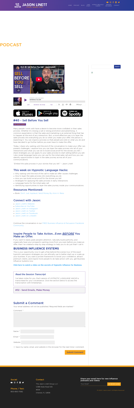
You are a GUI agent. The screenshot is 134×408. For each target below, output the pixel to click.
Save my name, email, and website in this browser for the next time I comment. (50, 347)
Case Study (88, 5)
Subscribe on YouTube (24, 206)
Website (16, 342)
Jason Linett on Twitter (25, 211)
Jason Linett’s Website (24, 204)
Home (70, 5)
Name (16, 331)
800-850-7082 (17, 391)
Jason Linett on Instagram (26, 208)
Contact (116, 5)
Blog (83, 5)
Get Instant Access (114, 384)
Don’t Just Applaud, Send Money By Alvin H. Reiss (42, 193)
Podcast (76, 5)
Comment (18, 310)
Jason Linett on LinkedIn (25, 216)
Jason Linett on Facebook (26, 213)
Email (16, 337)
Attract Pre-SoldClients (98, 5)
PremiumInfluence (108, 5)
